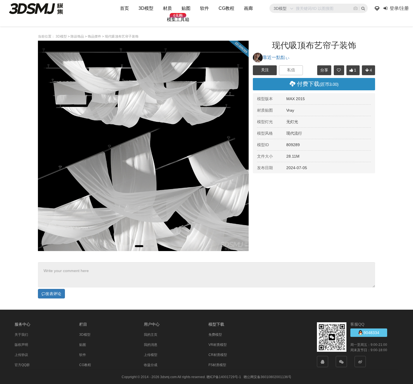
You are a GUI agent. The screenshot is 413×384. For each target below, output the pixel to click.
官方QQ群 (22, 365)
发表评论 (53, 293)
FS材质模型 (217, 365)
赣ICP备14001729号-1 (223, 377)
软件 (204, 8)
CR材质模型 (217, 355)
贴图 (185, 8)
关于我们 (21, 335)
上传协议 (21, 355)
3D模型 (146, 8)
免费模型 (215, 335)
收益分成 (150, 365)
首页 (124, 8)
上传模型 (150, 355)
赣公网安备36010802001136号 (267, 377)
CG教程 (226, 8)
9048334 (370, 332)
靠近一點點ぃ (276, 57)
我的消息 (150, 345)
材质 (167, 8)
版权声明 (21, 345)
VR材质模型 (217, 345)
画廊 (248, 8)
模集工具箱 (178, 19)
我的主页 (150, 335)
